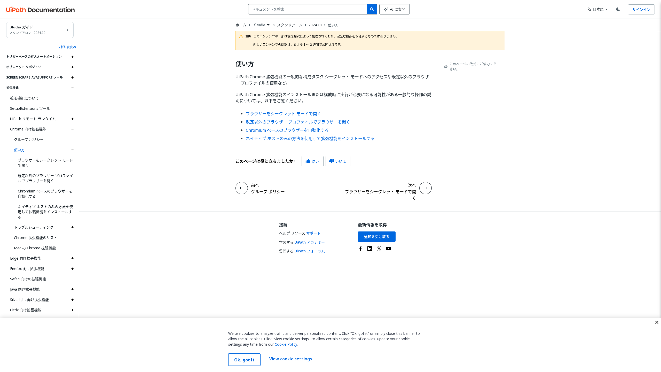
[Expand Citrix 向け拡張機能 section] (72, 310)
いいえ (337, 161)
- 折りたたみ (67, 47)
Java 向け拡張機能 (25, 289)
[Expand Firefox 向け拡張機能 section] (72, 268)
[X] (379, 248)
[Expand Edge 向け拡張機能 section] (72, 258)
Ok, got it (244, 360)
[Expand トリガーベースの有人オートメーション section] (72, 57)
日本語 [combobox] (595, 9)
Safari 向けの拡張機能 (28, 279)
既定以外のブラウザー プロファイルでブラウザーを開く (45, 178)
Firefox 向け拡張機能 (27, 268)
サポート (313, 233)
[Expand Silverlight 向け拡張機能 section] (72, 299)
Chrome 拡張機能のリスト (35, 237)
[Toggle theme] (618, 9)
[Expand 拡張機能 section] (72, 88)
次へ (412, 185)
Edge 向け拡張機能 (25, 258)
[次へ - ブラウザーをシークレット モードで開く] (425, 188)
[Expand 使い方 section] (72, 150)
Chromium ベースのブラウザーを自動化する (45, 193)
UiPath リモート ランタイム (33, 118)
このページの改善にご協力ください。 (473, 66)
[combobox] (308, 9)
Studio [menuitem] (259, 25)
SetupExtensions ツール (30, 108)
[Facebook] (360, 248)
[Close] (656, 322)
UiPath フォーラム (310, 251)
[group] (292, 161)
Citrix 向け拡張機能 (25, 310)
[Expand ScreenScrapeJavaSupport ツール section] (72, 77)
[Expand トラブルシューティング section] (72, 227)
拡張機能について (24, 98)
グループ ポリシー (29, 139)
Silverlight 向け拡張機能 (29, 299)
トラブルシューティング (33, 227)
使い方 (19, 149)
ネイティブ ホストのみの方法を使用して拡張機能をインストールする (45, 212)
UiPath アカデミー (310, 242)
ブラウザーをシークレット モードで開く (45, 162)
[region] (330, 345)
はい (312, 161)
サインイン (641, 9)
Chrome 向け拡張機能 (28, 129)
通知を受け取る (376, 236)
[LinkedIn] (369, 248)
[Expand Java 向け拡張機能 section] (72, 289)
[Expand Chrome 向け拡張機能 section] (72, 129)
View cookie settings (290, 359)
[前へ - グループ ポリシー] (241, 188)
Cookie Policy (286, 344)
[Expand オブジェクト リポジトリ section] (72, 67)
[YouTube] (388, 248)
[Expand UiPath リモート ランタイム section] (72, 119)
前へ (255, 185)
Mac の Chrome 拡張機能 (35, 248)
